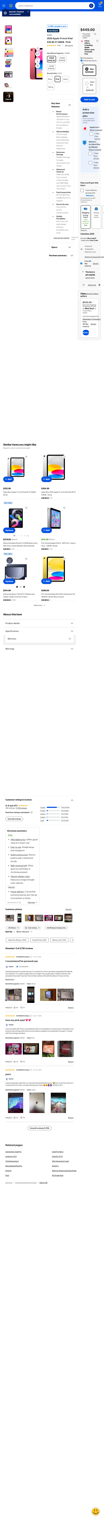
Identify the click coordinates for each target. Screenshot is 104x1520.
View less (31, 902)
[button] (33, 63)
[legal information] (95, 34)
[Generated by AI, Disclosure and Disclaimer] (20, 902)
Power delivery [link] (17, 891)
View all (68, 909)
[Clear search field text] (87, 5)
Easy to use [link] (16, 847)
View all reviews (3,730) (39, 1128)
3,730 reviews (21, 808)
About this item (12, 614)
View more (38, 605)
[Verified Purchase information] (31, 957)
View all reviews (14, 819)
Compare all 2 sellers (90, 294)
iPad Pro (55, 1166)
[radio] (51, 59)
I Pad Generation (12, 1161)
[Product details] (72, 623)
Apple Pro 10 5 (11, 1156)
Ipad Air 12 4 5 (57, 1156)
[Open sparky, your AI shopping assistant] (96, 1512)
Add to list (92, 285)
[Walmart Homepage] (11, 6)
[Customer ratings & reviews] (72, 799)
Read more (9, 979)
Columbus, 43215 (87, 234)
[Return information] (82, 63)
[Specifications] (72, 631)
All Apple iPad (57, 1175)
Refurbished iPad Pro (13, 1166)
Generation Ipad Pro (13, 1152)
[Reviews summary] (62, 45)
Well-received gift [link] (19, 865)
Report (71, 1007)
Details (95, 263)
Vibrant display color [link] (20, 876)
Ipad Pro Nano (57, 1152)
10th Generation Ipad (60, 1161)
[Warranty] (70, 639)
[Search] (91, 6)
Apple (49, 35)
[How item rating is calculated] (31, 812)
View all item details (61, 238)
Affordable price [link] (18, 839)
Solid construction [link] (19, 854)
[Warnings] (72, 649)
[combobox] (55, 5)
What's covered (96, 130)
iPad (7, 1175)
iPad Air (8, 1171)
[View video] (37, 65)
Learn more (90, 278)
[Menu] (4, 6)
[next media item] (37, 61)
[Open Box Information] (87, 87)
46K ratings (69, 45)
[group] (60, 45)
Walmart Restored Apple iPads (64, 1171)
